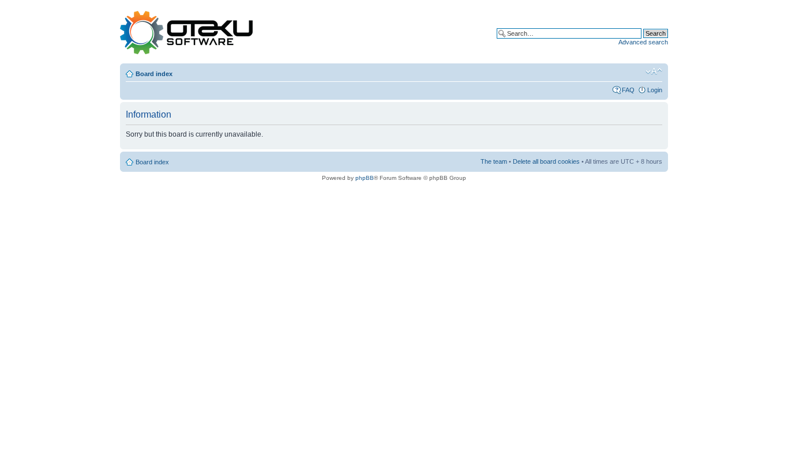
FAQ (628, 89)
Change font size (654, 71)
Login (654, 89)
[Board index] (186, 33)
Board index (154, 73)
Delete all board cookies (546, 161)
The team (494, 161)
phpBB (364, 178)
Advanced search (643, 42)
